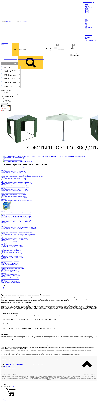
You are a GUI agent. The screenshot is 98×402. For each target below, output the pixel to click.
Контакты (42, 59)
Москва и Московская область (91, 16)
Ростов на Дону (88, 32)
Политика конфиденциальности (90, 374)
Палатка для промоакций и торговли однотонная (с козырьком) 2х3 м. (16, 182)
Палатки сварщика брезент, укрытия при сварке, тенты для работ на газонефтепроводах (65, 156)
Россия (86, 4)
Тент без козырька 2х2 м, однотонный (9, 263)
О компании (10, 59)
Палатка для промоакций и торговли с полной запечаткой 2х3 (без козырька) (18, 227)
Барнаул (86, 36)
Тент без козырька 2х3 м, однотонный (9, 270)
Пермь (86, 19)
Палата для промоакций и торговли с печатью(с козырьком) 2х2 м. (16, 216)
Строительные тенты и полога (25, 161)
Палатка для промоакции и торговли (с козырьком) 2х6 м (14, 238)
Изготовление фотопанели (37, 361)
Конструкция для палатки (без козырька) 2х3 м (11, 252)
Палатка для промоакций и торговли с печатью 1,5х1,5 (13, 196)
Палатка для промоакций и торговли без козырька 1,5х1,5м (14, 185)
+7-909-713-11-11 (19, 364)
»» (3, 292)
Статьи (38, 59)
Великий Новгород (88, 35)
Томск (86, 21)
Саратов (86, 9)
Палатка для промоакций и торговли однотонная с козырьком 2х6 (16, 230)
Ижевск (86, 5)
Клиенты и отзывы (26, 59)
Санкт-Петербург (88, 27)
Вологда (86, 34)
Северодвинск (87, 13)
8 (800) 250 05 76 (9, 364)
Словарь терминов (56, 359)
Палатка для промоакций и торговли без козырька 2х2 (13, 171)
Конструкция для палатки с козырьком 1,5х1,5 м (11, 245)
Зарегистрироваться (74, 55)
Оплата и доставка (17, 59)
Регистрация (50, 49)
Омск (86, 28)
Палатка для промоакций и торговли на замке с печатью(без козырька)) (17, 220)
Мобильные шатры (17, 160)
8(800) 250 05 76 (9, 21)
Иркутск (86, 14)
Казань (86, 18)
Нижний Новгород (88, 7)
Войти (55, 47)
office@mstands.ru (23, 21)
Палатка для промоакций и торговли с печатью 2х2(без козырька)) (16, 212)
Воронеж (86, 20)
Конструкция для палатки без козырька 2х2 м (11, 249)
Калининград (87, 37)
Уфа (85, 22)
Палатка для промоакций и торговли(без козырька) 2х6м (13, 178)
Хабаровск (87, 24)
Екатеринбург (87, 6)
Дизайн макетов (56, 361)
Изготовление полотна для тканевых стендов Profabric (37, 364)
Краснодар (87, 11)
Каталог (15, 49)
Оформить (13, 386)
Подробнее (3, 170)
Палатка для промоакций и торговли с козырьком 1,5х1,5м (14, 189)
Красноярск (87, 10)
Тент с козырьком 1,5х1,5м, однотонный (10, 281)
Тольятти (86, 25)
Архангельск (87, 30)
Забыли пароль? (61, 49)
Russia (86, 38)
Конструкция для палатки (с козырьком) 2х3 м (11, 256)
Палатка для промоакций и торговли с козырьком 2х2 (13, 167)
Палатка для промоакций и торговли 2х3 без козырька (13, 193)
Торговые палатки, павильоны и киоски (32, 158)
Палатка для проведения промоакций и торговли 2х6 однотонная (15, 223)
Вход (46, 49)
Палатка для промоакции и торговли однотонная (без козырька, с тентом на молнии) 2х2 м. (21, 175)
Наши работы (33, 59)
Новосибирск (87, 31)
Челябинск (87, 8)
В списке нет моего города (90, 40)
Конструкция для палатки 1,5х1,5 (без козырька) (11, 241)
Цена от (5, 92)
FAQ (31, 359)
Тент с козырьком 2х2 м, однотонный (9, 259)
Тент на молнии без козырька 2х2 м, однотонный (12, 267)
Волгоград (87, 15)
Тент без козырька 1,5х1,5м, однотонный (10, 274)
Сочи (86, 23)
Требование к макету (57, 363)
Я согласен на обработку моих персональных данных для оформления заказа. (81, 53)
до (3, 94)
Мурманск (87, 12)
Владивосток (87, 29)
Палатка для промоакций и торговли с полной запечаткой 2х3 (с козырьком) (18, 234)
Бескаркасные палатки (20, 157)
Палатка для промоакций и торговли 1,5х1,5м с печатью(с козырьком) (16, 200)
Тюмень (86, 26)
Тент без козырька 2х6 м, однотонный (9, 277)
